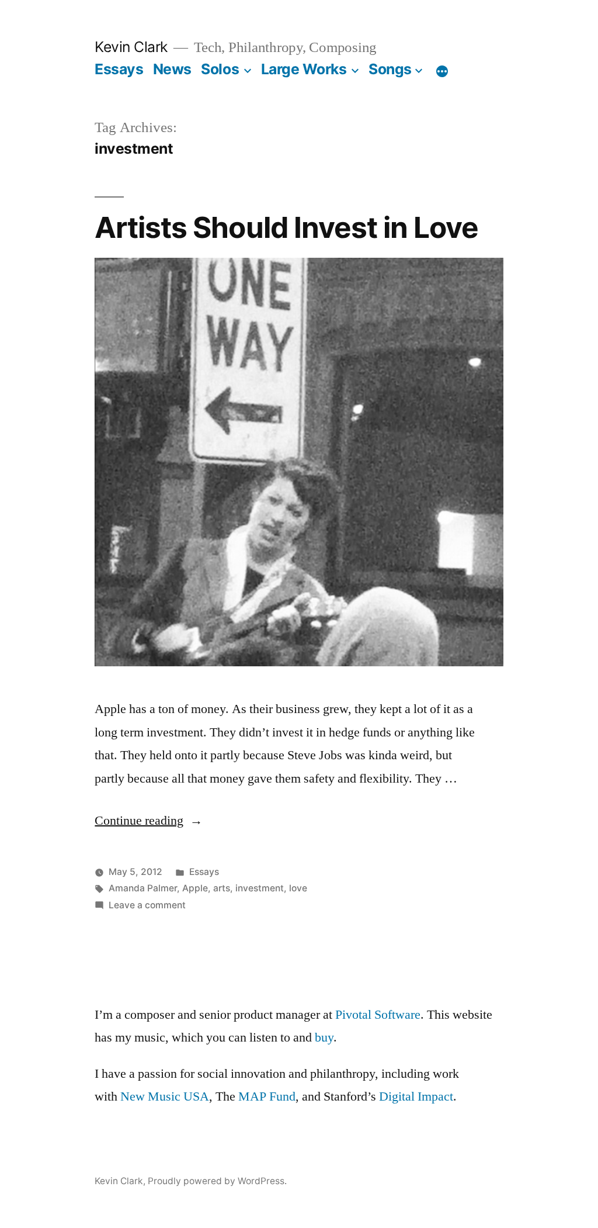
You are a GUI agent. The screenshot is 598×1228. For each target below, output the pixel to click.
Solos (220, 69)
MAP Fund (266, 1096)
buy (324, 1037)
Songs (390, 69)
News (172, 69)
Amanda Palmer (143, 888)
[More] (442, 71)
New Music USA (164, 1096)
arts (221, 888)
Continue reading (149, 820)
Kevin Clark (131, 47)
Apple (195, 888)
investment (259, 888)
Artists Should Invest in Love (286, 227)
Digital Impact (416, 1096)
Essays (119, 69)
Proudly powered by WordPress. (217, 1181)
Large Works (304, 69)
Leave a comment (147, 905)
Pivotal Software (377, 1014)
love (298, 888)
